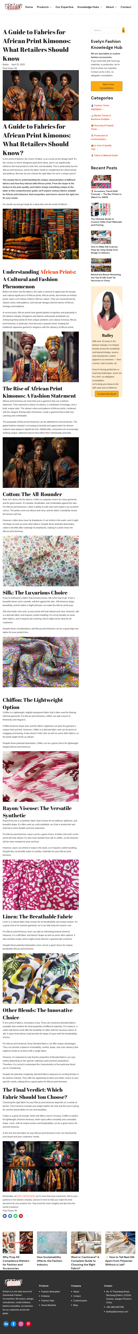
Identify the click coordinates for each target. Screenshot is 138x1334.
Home (29, 7)
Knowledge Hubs (88, 7)
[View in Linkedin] (6, 1324)
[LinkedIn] (10, 1216)
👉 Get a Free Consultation (106, 86)
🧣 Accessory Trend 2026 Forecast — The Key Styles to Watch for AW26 (106, 194)
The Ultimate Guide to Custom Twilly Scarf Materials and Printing (106, 222)
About (110, 7)
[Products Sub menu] (50, 7)
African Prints (57, 271)
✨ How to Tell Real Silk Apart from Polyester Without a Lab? (119, 1260)
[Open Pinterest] (28, 1324)
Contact (126, 7)
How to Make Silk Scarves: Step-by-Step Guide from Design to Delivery (104, 249)
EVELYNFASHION (26, 1196)
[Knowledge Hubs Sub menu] (101, 7)
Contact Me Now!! (106, 394)
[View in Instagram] (21, 1324)
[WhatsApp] (15, 1216)
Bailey (6, 64)
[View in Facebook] (13, 1324)
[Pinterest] (21, 1216)
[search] (123, 30)
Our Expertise (64, 7)
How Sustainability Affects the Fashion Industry (49, 1260)
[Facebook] (5, 1216)
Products (43, 7)
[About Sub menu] (116, 7)
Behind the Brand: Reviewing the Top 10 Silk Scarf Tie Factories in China (106, 277)
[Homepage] (13, 7)
